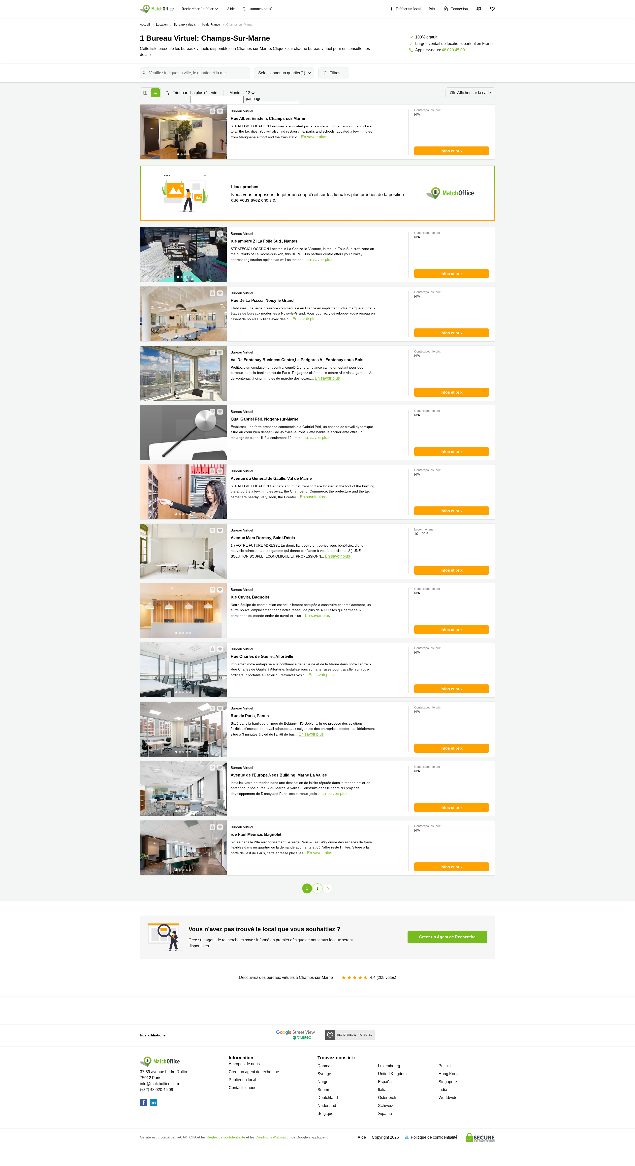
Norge (323, 1082)
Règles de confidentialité (226, 1137)
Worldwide (448, 1097)
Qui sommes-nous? (258, 9)
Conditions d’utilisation (272, 1137)
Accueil (145, 24)
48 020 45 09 (453, 50)
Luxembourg (389, 1066)
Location (162, 24)
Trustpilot (178, 1010)
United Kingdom (392, 1074)
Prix (432, 9)
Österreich (387, 1097)
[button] (211, 111)
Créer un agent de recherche (254, 1072)
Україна (385, 1113)
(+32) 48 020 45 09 (156, 1090)
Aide (231, 9)
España (385, 1082)
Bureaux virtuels (185, 24)
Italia (382, 1090)
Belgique (325, 1113)
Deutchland (328, 1097)
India (443, 1090)
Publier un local (408, 9)
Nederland (327, 1105)
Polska (445, 1066)
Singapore (448, 1082)
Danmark (326, 1066)
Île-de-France (211, 24)
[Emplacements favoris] (492, 9)
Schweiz (385, 1105)
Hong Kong (449, 1074)
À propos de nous (244, 1064)
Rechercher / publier (197, 9)
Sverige (324, 1074)
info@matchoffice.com (159, 1084)
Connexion (459, 9)
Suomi (323, 1090)
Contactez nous (242, 1088)
